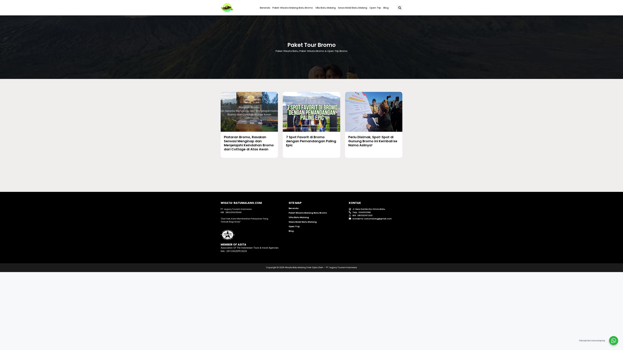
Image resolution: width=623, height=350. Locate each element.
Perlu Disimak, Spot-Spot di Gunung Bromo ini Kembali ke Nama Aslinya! (372, 141)
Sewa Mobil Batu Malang (352, 7)
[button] (399, 7)
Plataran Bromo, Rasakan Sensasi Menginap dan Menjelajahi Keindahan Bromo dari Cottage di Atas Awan (249, 143)
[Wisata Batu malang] (227, 7)
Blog (386, 7)
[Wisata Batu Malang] (249, 112)
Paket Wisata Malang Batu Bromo (292, 7)
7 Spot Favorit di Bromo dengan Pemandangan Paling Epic (311, 141)
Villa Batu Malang (325, 7)
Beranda (265, 7)
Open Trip (375, 7)
